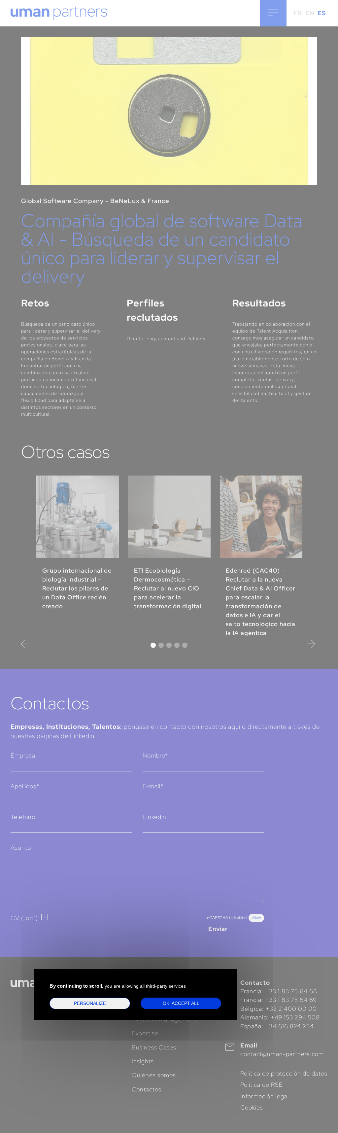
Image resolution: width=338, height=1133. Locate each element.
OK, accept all (181, 1003)
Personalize (90, 1003)
